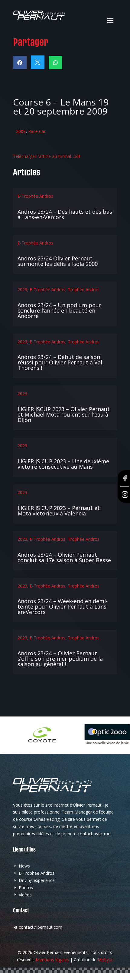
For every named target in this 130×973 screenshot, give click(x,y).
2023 (22, 289)
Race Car (37, 131)
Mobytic (105, 959)
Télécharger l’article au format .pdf (46, 156)
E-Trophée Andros (35, 196)
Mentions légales (52, 959)
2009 (21, 131)
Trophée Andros (83, 289)
